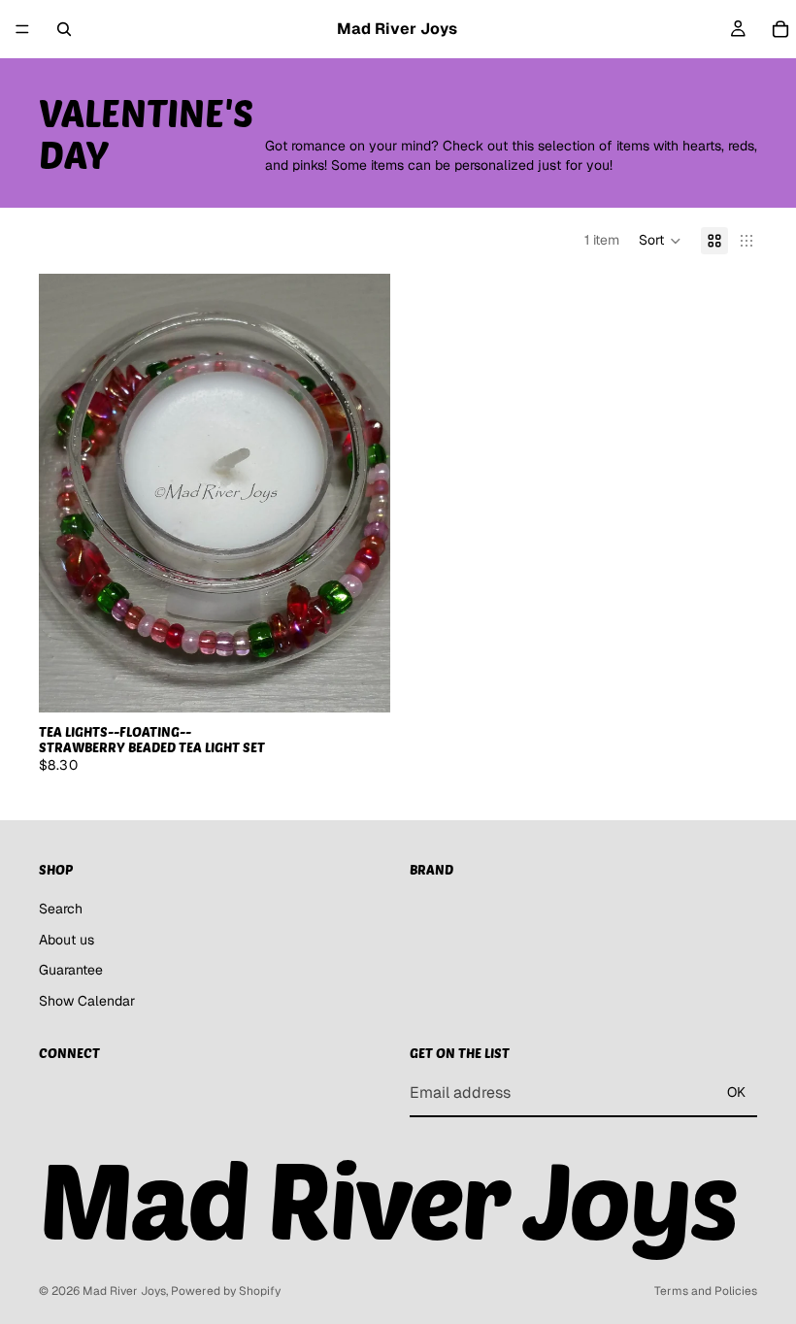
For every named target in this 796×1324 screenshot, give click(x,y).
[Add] (360, 682)
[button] (660, 240)
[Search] (64, 29)
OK (736, 1092)
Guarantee (71, 969)
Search (61, 907)
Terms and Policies (705, 1291)
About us (66, 938)
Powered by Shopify (226, 1291)
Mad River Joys (124, 1291)
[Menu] (22, 29)
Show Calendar (87, 1000)
